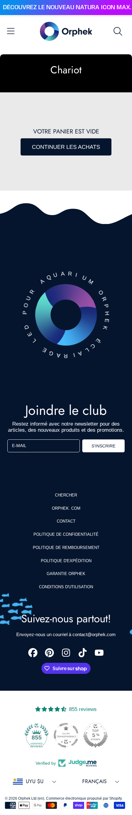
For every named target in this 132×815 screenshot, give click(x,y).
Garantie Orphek (66, 573)
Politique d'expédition (66, 560)
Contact (66, 521)
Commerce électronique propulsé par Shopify (84, 798)
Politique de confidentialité (66, 534)
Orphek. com (66, 508)
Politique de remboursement (66, 547)
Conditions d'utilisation (66, 587)
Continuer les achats (66, 147)
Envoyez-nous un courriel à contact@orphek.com (66, 634)
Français (94, 781)
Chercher (66, 495)
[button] (10, 31)
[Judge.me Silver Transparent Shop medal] (66, 735)
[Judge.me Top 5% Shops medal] (95, 735)
